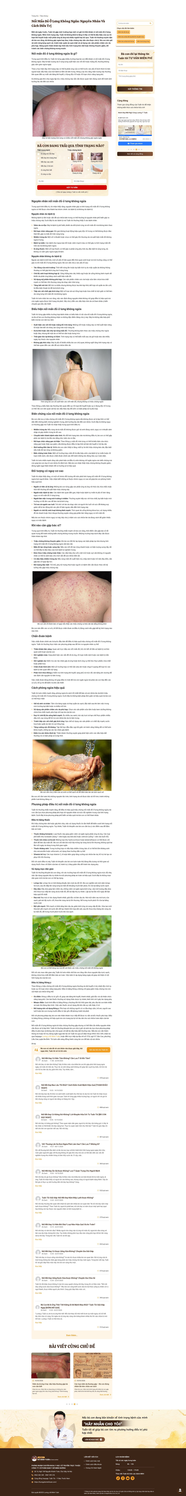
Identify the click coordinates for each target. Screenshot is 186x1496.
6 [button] (141, 149)
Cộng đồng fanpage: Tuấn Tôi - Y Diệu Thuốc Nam (52, 1478)
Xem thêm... (72, 1335)
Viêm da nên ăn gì (123, 32)
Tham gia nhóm (136, 143)
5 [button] (77, 1404)
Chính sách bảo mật (93, 1461)
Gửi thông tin (135, 89)
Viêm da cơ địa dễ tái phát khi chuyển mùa (131, 37)
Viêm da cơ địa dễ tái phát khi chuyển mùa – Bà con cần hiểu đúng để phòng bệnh (92, 1385)
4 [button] (75, 1404)
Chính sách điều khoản (94, 1464)
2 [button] (69, 1404)
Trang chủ (35, 16)
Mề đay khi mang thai (49, 158)
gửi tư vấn (72, 187)
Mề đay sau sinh (47, 162)
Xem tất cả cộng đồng (135, 154)
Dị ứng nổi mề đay (47, 154)
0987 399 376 (50, 1475)
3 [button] (72, 1404)
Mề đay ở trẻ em (47, 166)
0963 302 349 (39, 1475)
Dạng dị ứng (77, 173)
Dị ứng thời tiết (46, 170)
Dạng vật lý (97, 173)
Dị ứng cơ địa (46, 174)
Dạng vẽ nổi (77, 161)
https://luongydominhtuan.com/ (45, 1482)
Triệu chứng (44, 16)
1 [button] (67, 1404)
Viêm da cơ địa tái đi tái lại (126, 41)
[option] (51, 1376)
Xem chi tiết (62, 1395)
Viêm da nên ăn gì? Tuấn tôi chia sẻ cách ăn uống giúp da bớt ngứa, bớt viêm (50, 1385)
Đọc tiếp (38, 1073)
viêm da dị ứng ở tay (143, 41)
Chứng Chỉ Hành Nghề (93, 1468)
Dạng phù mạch (97, 161)
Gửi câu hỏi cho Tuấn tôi (98, 1050)
